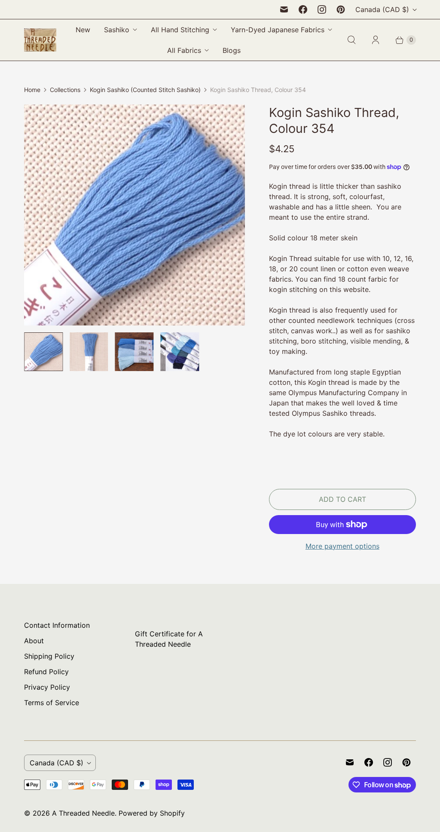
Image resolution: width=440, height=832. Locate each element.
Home (32, 89)
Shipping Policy (49, 656)
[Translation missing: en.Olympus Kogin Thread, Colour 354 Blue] (43, 351)
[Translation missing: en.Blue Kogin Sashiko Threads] (180, 351)
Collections (65, 89)
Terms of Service (51, 702)
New (83, 29)
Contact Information (57, 625)
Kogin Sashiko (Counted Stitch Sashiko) (145, 89)
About (34, 640)
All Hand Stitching (180, 29)
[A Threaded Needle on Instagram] (321, 9)
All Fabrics (184, 50)
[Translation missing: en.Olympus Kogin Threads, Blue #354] (89, 351)
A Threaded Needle (83, 813)
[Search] (351, 40)
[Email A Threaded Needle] (284, 9)
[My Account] (376, 40)
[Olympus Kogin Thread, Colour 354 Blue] (134, 214)
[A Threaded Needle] (40, 40)
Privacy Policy (47, 687)
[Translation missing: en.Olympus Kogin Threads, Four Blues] (134, 351)
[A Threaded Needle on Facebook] (302, 9)
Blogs (232, 50)
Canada (382, 9)
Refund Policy (46, 671)
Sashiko (116, 29)
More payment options (342, 546)
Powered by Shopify (152, 813)
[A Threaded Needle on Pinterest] (340, 9)
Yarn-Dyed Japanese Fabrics (277, 29)
